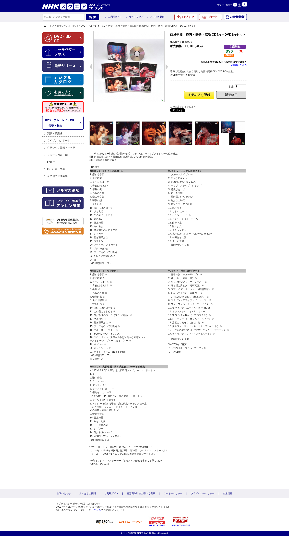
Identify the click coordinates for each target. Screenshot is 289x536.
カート (210, 17)
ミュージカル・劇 (57, 154)
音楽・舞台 (114, 25)
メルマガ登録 (157, 16)
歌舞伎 (51, 161)
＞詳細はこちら (238, 65)
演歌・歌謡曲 (129, 25)
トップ (50, 25)
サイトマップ (136, 16)
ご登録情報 (235, 17)
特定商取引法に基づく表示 (141, 493)
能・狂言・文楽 (56, 169)
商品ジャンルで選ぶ (67, 25)
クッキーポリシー (173, 493)
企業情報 (227, 493)
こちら (97, 510)
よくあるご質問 (87, 493)
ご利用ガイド (115, 16)
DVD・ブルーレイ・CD (93, 25)
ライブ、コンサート (58, 140)
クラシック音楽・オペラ (61, 147)
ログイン (185, 17)
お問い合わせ (64, 493)
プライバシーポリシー (202, 493)
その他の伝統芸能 (57, 176)
